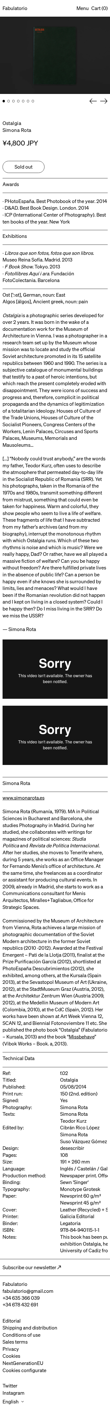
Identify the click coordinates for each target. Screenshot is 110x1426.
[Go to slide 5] (23, 101)
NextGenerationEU (23, 1363)
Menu (82, 8)
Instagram (14, 1393)
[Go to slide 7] (33, 101)
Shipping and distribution (30, 1327)
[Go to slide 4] (18, 101)
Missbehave (81, 1036)
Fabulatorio (15, 8)
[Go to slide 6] (28, 101)
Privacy (11, 1349)
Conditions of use (21, 1335)
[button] (99, 8)
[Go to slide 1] (4, 101)
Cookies (11, 1356)
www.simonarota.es (24, 797)
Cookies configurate (24, 1370)
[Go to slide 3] (13, 101)
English (11, 1401)
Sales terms (15, 1341)
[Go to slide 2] (8, 101)
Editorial (12, 1320)
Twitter (10, 1386)
